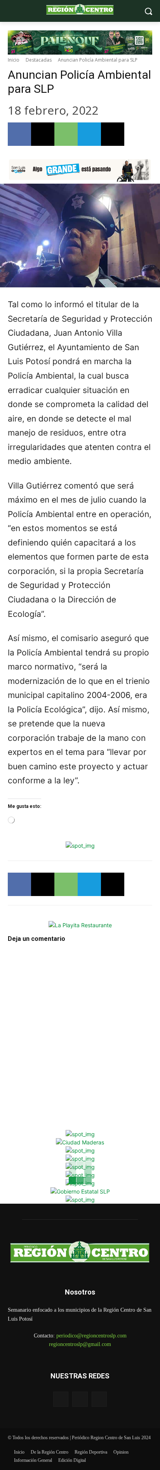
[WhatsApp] (66, 134)
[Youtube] (99, 1399)
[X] (42, 134)
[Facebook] (19, 134)
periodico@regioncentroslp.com (91, 1336)
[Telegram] (89, 134)
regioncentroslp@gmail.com (80, 1344)
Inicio (13, 60)
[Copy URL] (112, 134)
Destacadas (39, 60)
